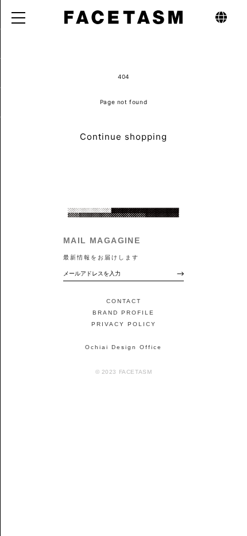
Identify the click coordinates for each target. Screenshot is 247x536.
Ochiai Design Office (123, 347)
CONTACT (123, 301)
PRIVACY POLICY (123, 324)
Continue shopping (123, 136)
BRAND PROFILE (123, 313)
